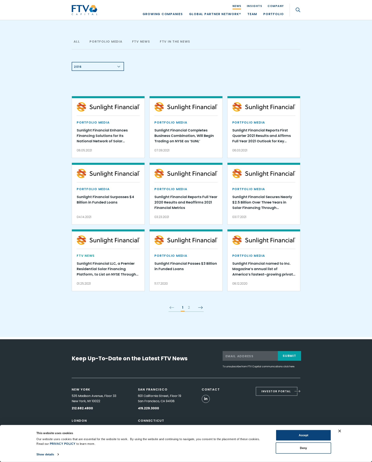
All (77, 41)
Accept (303, 435)
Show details (45, 454)
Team (252, 14)
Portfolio (273, 14)
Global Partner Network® (215, 14)
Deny (303, 447)
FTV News (141, 41)
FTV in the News (175, 41)
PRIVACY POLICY (63, 443)
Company (276, 6)
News (236, 6)
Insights (254, 6)
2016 (78, 67)
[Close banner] (339, 431)
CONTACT (211, 389)
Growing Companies (163, 14)
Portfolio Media (106, 41)
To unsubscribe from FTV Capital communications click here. (259, 366)
